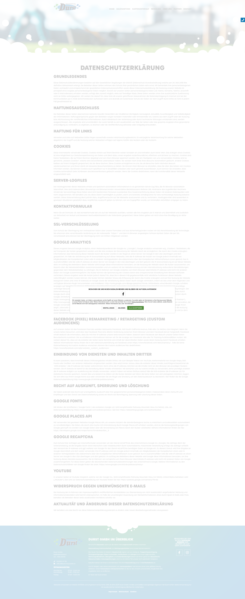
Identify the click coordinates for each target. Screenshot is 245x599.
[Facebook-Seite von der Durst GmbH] (123, 294)
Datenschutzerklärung (138, 302)
